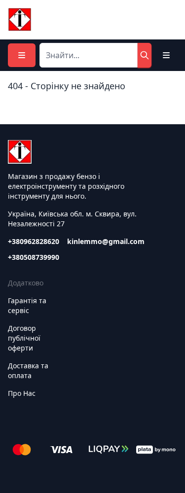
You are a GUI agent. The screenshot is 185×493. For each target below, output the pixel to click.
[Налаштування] (166, 55)
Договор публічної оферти (24, 337)
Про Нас (22, 393)
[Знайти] (144, 55)
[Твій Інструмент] (20, 20)
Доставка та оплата (28, 370)
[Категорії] (22, 55)
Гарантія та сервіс (27, 305)
